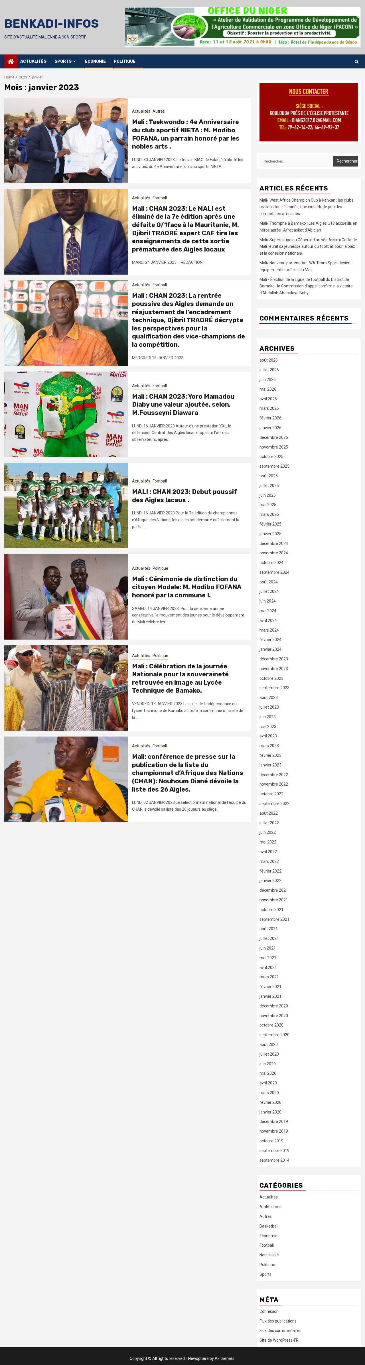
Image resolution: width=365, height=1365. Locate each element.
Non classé (269, 1255)
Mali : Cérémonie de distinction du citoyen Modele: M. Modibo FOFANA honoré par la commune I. (186, 587)
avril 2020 (268, 1083)
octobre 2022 (271, 794)
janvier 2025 (270, 534)
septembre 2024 (274, 572)
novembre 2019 (273, 1131)
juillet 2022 (269, 823)
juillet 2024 (269, 591)
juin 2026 (267, 379)
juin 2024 (267, 601)
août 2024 (268, 582)
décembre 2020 (273, 1006)
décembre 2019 (273, 1121)
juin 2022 (267, 832)
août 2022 (268, 813)
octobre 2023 (271, 678)
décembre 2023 (273, 659)
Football (160, 198)
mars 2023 (269, 745)
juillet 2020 (269, 1054)
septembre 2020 (274, 1035)
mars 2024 (269, 630)
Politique (124, 61)
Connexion (269, 1311)
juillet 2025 (269, 485)
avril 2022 (268, 851)
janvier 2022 (270, 880)
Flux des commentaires (280, 1330)
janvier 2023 (270, 765)
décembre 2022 (273, 774)
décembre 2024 (273, 543)
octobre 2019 (271, 1141)
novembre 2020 (273, 1015)
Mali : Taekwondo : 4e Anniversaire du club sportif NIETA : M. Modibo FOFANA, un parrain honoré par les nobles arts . (186, 134)
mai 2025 (267, 504)
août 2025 (268, 476)
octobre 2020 (271, 1025)
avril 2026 (268, 399)
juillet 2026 (269, 370)
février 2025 (270, 524)
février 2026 (270, 418)
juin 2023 (267, 717)
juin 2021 (267, 948)
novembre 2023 (273, 668)
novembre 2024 (273, 553)
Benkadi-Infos (51, 24)
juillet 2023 (269, 707)
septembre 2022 (274, 803)
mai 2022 (267, 842)
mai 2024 (267, 611)
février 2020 (270, 1102)
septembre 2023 (274, 687)
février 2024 (270, 639)
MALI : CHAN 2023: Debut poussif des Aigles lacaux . (184, 496)
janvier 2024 (270, 649)
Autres (159, 111)
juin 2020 (267, 1064)
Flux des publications (278, 1321)
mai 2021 (267, 958)
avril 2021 (268, 967)
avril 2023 (268, 736)
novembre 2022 (273, 784)
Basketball (268, 1226)
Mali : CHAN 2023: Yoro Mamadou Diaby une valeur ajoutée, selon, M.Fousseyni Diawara (183, 405)
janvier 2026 (270, 427)
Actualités (33, 61)
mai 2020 (267, 1073)
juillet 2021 (269, 938)
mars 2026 (269, 408)
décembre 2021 (273, 890)
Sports (63, 61)
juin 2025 (267, 495)
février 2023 (270, 755)
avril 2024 (268, 620)
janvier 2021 (270, 996)
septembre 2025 (274, 466)
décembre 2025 (273, 437)
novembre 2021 (273, 900)
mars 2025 (269, 514)
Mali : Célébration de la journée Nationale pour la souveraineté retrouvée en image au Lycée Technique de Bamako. (180, 678)
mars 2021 (269, 977)
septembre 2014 (274, 1160)
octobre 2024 (271, 562)
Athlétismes (270, 1206)
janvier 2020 (270, 1112)
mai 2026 (267, 389)
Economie (95, 61)
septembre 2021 (274, 919)
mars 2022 (269, 861)
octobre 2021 (271, 909)
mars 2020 (269, 1092)
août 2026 (268, 360)
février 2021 (270, 986)
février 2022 (270, 871)
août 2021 (268, 928)
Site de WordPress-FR (279, 1340)
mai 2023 (267, 726)
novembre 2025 (273, 447)
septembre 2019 (274, 1150)
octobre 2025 (271, 456)
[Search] (356, 61)
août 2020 (268, 1044)
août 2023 (268, 697)
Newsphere (198, 1358)
